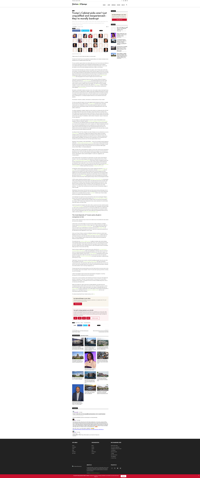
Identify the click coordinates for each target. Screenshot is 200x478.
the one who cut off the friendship (85, 256)
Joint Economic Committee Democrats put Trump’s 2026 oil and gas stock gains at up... (122, 48)
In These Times (113, 458)
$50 (84, 318)
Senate (82, 322)
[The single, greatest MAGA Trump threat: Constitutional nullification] (78, 374)
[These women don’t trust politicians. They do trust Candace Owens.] (90, 360)
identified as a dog (101, 169)
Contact (93, 453)
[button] (126, 5)
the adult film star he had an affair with (93, 234)
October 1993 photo (92, 253)
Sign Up (123, 4)
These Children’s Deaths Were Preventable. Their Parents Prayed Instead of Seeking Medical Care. (77, 361)
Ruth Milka (118, 44)
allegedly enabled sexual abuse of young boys (85, 142)
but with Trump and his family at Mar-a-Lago (90, 211)
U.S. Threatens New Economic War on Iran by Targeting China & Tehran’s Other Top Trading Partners (102, 348)
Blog (73, 450)
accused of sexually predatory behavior (90, 261)
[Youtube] (127, 0)
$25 (79, 318)
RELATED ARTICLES (76, 335)
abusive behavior (75, 133)
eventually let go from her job (98, 165)
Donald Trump (77, 322)
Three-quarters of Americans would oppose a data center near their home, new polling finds (90, 392)
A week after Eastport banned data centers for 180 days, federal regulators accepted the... (122, 41)
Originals (114, 4)
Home (73, 445)
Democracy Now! (114, 451)
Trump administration (87, 322)
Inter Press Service (114, 454)
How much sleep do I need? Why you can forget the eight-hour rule (122, 28)
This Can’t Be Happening (115, 447)
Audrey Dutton (119, 58)
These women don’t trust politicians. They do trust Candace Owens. (121, 34)
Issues (104, 4)
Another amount (95, 318)
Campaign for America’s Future (116, 448)
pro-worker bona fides (86, 80)
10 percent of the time (82, 87)
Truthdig (112, 453)
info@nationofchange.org (95, 472)
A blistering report (92, 103)
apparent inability (75, 288)
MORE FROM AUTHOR (84, 335)
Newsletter (74, 447)
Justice (98, 358)
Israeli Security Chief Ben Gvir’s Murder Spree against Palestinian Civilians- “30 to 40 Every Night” (77, 403)
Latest (109, 4)
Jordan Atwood (119, 51)
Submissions (94, 451)
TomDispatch (113, 450)
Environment (86, 345)
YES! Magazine (113, 456)
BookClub (73, 451)
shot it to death (83, 175)
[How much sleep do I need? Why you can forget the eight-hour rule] (113, 29)
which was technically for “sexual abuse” (85, 226)
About (93, 445)
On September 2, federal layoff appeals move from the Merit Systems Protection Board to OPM (102, 392)
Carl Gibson (75, 26)
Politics (73, 10)
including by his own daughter (78, 206)
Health (73, 358)
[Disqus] (90, 423)
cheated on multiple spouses (85, 241)
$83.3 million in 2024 (101, 227)
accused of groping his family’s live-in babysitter (82, 160)
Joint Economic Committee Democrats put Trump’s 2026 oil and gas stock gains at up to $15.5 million (77, 348)
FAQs (92, 450)
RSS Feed (73, 453)
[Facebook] (122, 0)
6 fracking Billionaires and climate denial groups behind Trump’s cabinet (80, 331)
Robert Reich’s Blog (114, 445)
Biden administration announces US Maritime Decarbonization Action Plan (100, 331)
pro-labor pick (97, 84)
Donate (118, 4)
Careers (93, 448)
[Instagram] (123, 0)
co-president (92, 192)
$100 (88, 318)
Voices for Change (74, 400)
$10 (75, 318)
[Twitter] (125, 0)
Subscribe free (78, 303)
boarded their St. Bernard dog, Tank (96, 179)
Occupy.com (78, 28)
